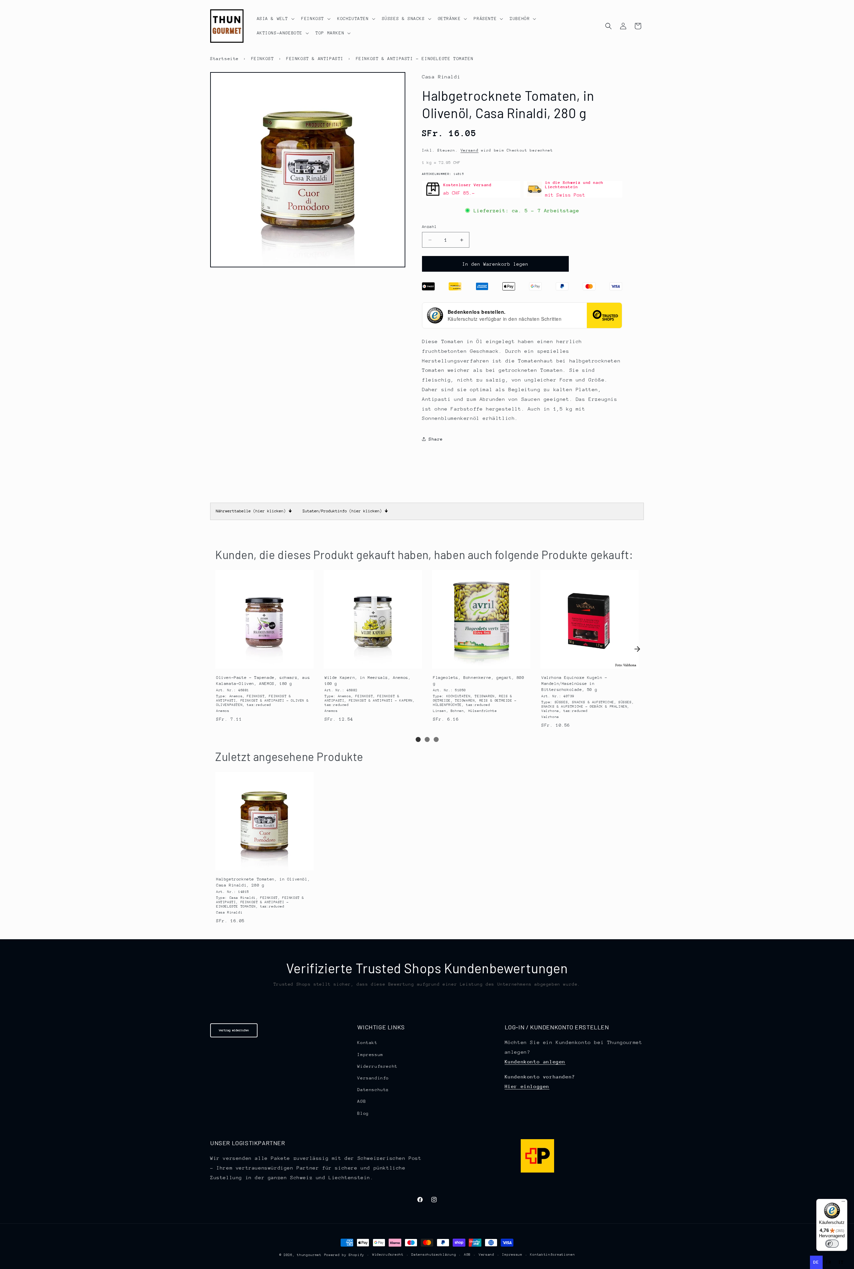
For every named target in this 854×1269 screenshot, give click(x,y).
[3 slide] (436, 739)
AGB (361, 1101)
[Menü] (843, 1203)
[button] (275, 19)
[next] (637, 649)
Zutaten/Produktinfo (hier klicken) (345, 511)
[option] (829, 1262)
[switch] (832, 1244)
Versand (470, 150)
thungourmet (309, 1255)
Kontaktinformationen (552, 1255)
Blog (363, 1113)
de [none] (816, 1262)
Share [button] (436, 439)
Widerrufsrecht (377, 1066)
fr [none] (829, 1262)
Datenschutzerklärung (433, 1255)
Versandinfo (373, 1077)
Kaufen (264, 662)
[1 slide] (418, 739)
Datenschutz (373, 1089)
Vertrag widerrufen (234, 1030)
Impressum (370, 1054)
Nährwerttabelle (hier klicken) (254, 511)
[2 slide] (427, 739)
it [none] (841, 1262)
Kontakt (367, 1042)
